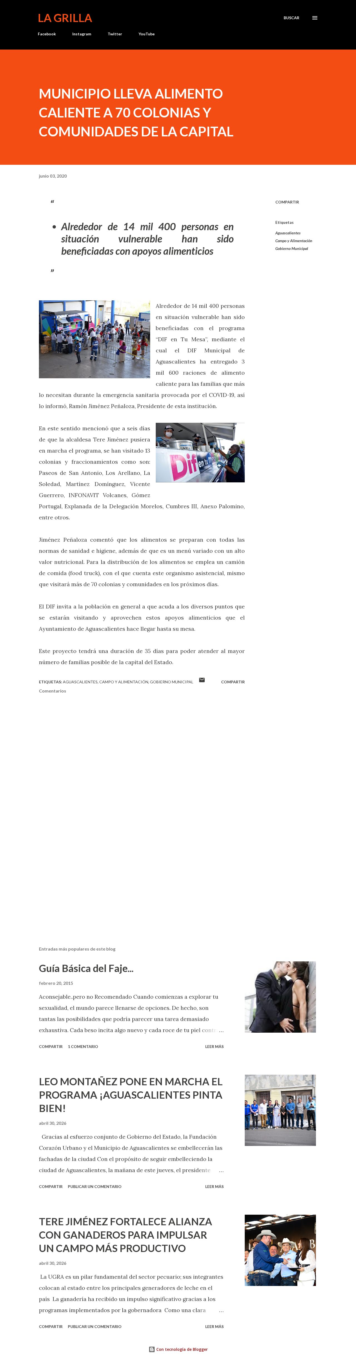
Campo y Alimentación (293, 240)
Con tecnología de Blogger (181, 1349)
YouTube (147, 33)
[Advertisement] (133, 877)
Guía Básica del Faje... (86, 968)
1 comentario (83, 1046)
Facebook (47, 33)
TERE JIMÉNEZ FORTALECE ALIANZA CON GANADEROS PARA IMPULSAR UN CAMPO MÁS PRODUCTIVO (125, 1234)
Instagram (81, 33)
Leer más (214, 1046)
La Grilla (65, 17)
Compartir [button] (287, 202)
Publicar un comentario (95, 1186)
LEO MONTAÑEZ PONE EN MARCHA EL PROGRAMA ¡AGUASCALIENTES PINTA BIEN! (130, 1094)
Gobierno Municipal (291, 248)
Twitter (115, 33)
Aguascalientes (288, 232)
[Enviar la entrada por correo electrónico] (202, 681)
